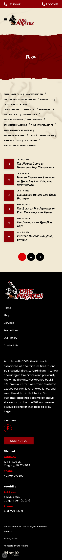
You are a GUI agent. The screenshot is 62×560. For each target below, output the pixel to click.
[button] (5, 19)
